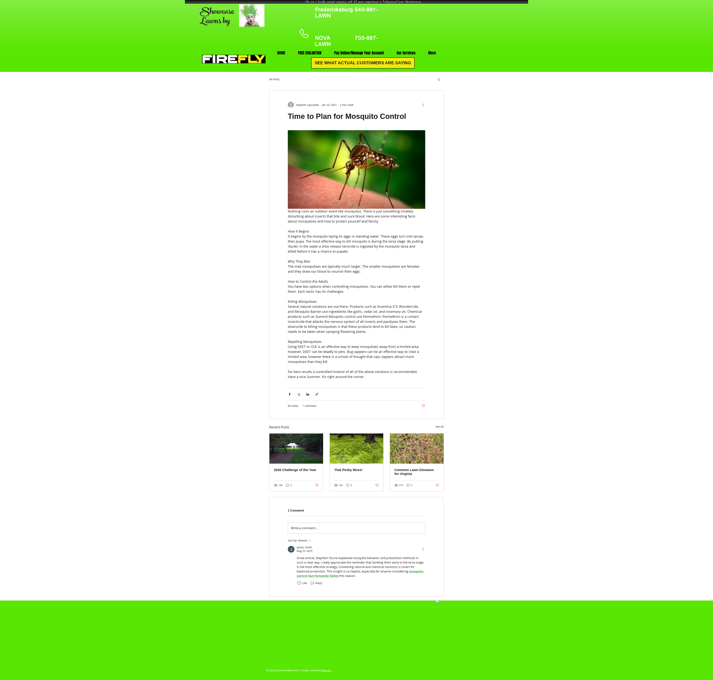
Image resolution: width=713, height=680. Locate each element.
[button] (439, 79)
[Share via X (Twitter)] (298, 394)
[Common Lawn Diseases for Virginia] (417, 449)
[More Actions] (423, 549)
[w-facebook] (437, 602)
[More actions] (423, 105)
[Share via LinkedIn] (308, 394)
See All (439, 426)
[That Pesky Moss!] (356, 449)
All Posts (274, 79)
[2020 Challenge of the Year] (296, 449)
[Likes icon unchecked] (299, 583)
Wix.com (326, 670)
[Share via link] (317, 394)
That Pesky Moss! (348, 470)
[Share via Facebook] (289, 394)
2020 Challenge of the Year (295, 470)
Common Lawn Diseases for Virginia (414, 472)
